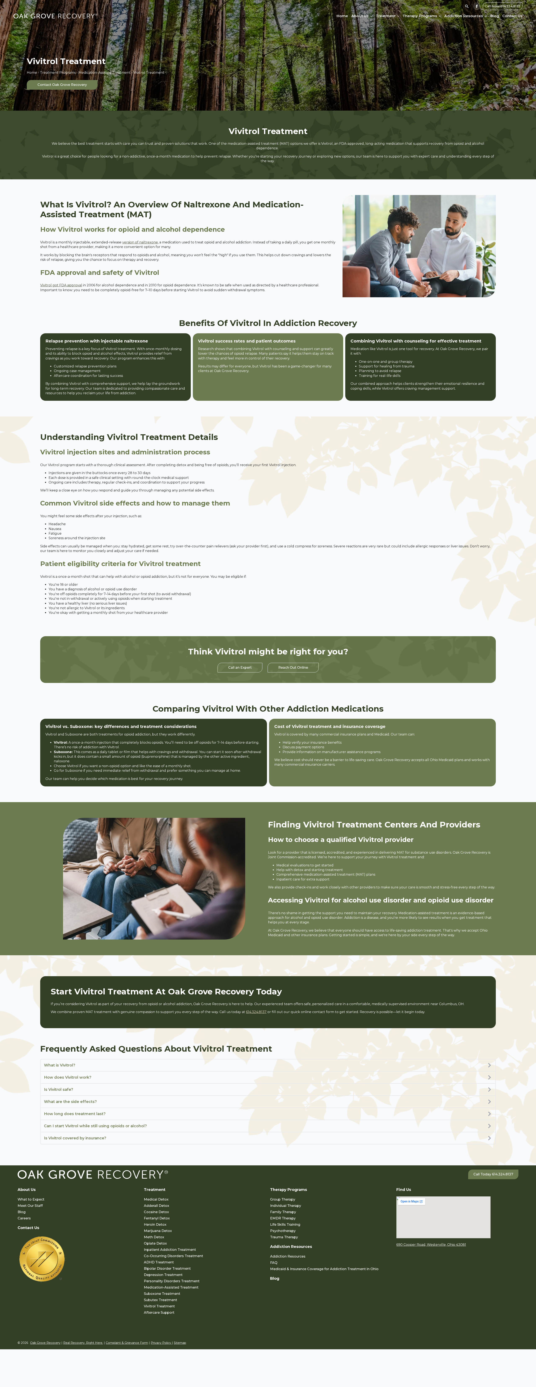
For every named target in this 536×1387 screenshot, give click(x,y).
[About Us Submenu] (370, 16)
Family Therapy (283, 1212)
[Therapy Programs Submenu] (439, 16)
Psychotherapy (283, 1231)
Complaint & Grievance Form (127, 1343)
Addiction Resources (463, 16)
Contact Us (512, 16)
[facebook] (477, 6)
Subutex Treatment (160, 1300)
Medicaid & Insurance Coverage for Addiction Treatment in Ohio (324, 1269)
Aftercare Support (159, 1313)
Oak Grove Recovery (45, 1343)
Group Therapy (282, 1199)
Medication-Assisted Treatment (105, 73)
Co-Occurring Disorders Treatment (173, 1256)
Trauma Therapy (284, 1237)
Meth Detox (154, 1237)
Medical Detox (156, 1199)
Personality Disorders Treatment (172, 1281)
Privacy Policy (161, 1343)
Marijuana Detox (158, 1231)
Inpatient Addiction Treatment (170, 1250)
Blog (494, 16)
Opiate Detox (155, 1243)
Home (342, 16)
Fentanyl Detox (157, 1218)
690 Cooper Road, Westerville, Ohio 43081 (431, 1245)
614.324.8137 (256, 1012)
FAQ (273, 1263)
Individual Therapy (285, 1206)
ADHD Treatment (159, 1262)
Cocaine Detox (156, 1212)
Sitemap (180, 1343)
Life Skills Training (285, 1225)
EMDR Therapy (283, 1218)
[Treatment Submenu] (397, 16)
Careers (24, 1218)
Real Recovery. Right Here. (83, 1343)
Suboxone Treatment (162, 1294)
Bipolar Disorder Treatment (167, 1269)
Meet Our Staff (30, 1206)
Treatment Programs (58, 73)
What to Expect (31, 1199)
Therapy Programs (420, 16)
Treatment (386, 16)
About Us (360, 16)
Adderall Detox (156, 1206)
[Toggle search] (467, 6)
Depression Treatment (163, 1275)
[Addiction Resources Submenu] (485, 16)
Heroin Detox (155, 1225)
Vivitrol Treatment (159, 1306)
